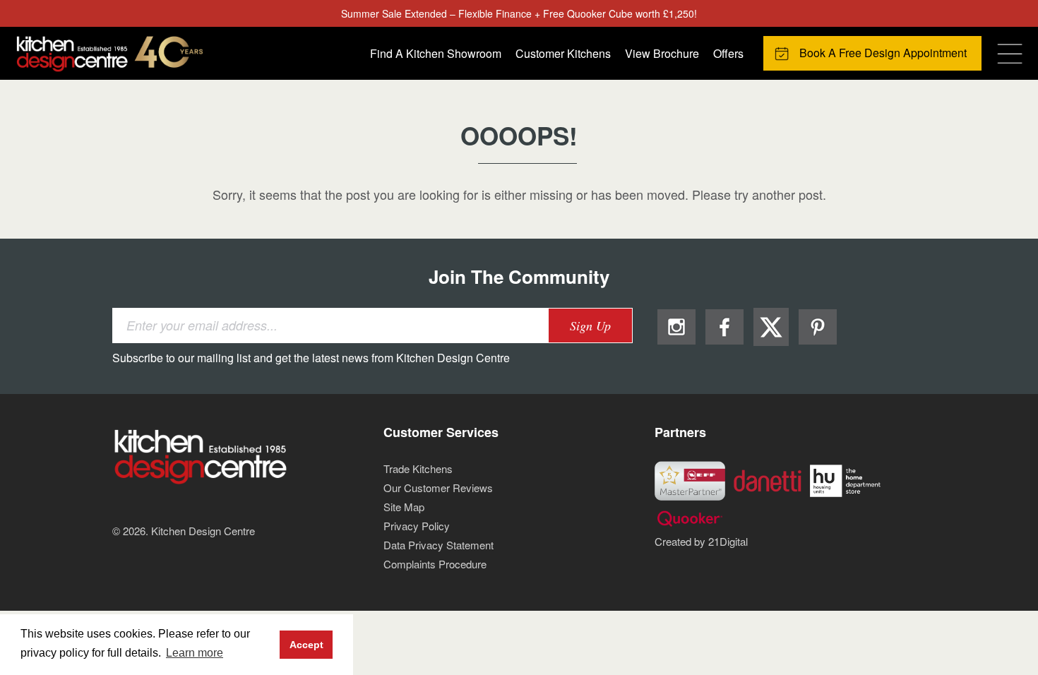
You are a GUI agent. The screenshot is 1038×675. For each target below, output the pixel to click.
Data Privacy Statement (438, 544)
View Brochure (662, 53)
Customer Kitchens (563, 53)
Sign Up (590, 325)
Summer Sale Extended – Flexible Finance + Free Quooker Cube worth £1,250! (519, 13)
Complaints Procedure (435, 563)
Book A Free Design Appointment (883, 52)
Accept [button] (306, 644)
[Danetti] (767, 479)
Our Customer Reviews (438, 487)
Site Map (403, 506)
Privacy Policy (416, 525)
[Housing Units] (845, 479)
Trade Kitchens (418, 468)
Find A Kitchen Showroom (435, 53)
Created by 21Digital (701, 541)
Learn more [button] (194, 653)
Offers (728, 53)
